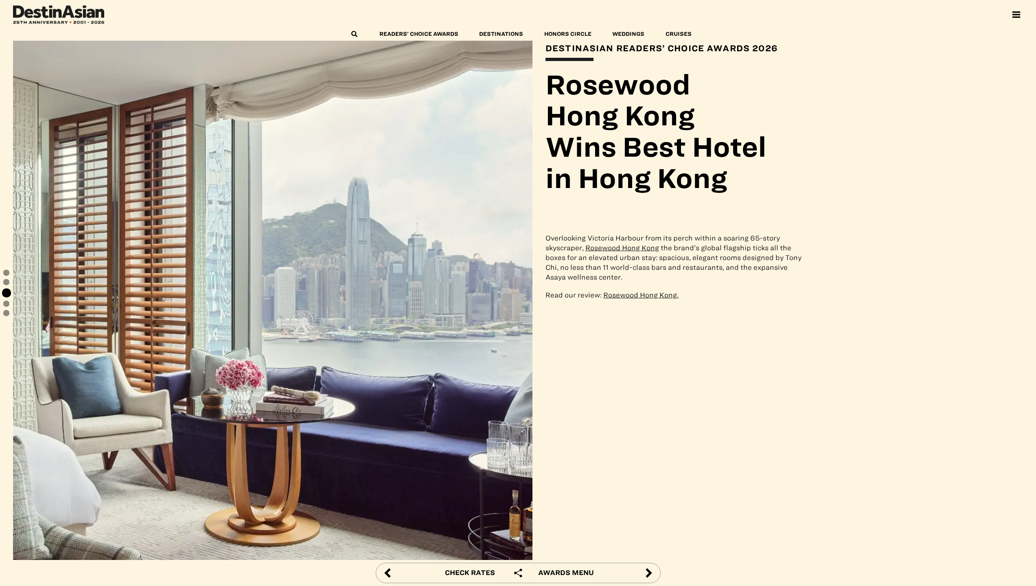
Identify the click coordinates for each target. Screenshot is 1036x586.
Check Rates (470, 572)
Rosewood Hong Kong (622, 247)
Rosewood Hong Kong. (641, 295)
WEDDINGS (628, 34)
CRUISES (679, 34)
